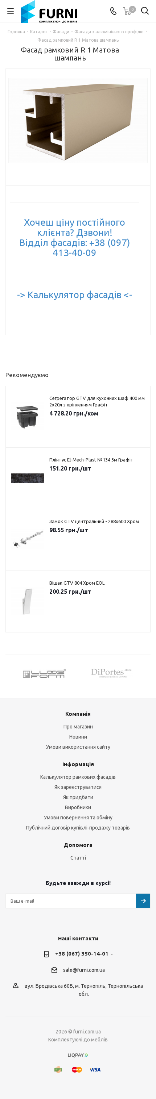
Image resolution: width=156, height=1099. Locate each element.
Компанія (78, 714)
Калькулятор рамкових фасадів (78, 777)
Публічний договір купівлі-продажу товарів (78, 828)
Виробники (78, 807)
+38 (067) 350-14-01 (81, 953)
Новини (78, 737)
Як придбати (78, 797)
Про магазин (78, 727)
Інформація (78, 764)
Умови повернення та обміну (78, 817)
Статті (78, 858)
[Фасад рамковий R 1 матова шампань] (78, 121)
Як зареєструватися (78, 787)
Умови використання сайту (78, 747)
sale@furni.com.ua (84, 970)
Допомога (78, 845)
